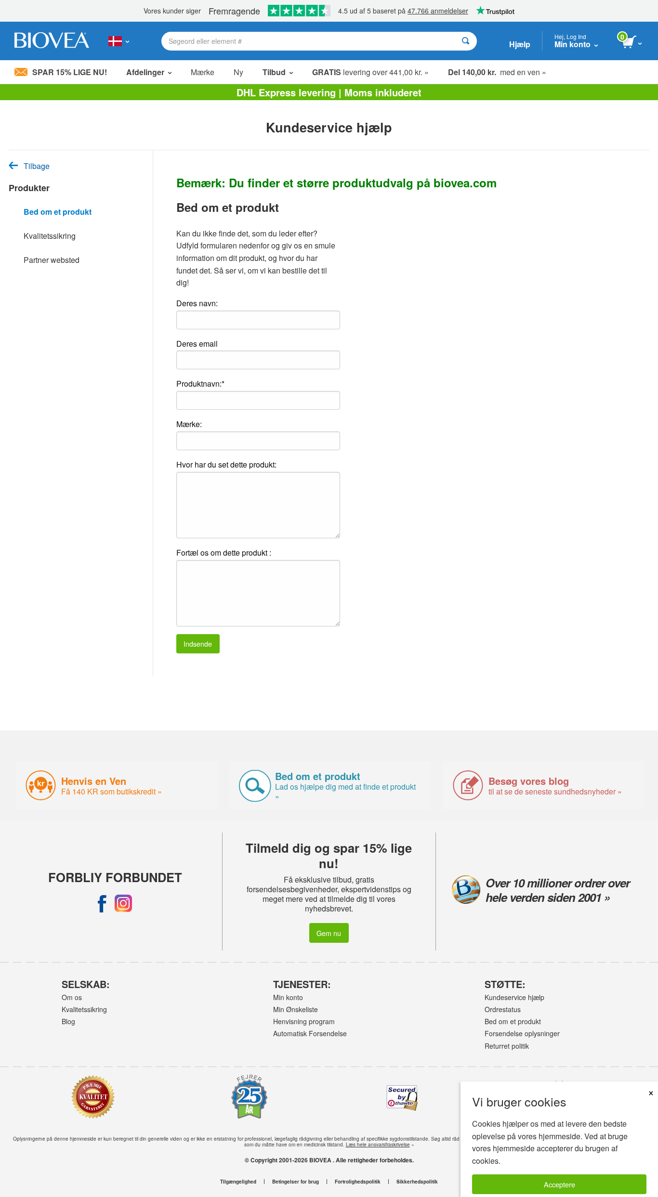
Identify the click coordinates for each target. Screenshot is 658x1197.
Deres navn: (197, 303)
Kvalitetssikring (50, 235)
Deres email (197, 343)
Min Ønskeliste (295, 1009)
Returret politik (507, 1046)
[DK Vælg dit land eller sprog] (118, 41)
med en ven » (497, 72)
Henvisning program (304, 1021)
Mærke (202, 72)
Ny (238, 72)
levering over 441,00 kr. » (370, 72)
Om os (72, 997)
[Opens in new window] (102, 903)
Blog (68, 1021)
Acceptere (559, 1184)
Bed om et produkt (58, 211)
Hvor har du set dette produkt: (226, 464)
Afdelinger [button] (145, 72)
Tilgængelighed (238, 1181)
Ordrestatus (503, 1009)
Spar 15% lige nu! (69, 72)
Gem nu (328, 933)
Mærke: (189, 423)
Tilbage (37, 166)
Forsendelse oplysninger (522, 1033)
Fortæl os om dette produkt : (223, 552)
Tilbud (274, 72)
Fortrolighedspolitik (358, 1181)
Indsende (198, 643)
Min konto (288, 997)
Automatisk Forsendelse (310, 1033)
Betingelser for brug (295, 1181)
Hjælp (519, 44)
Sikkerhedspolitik (417, 1181)
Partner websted (51, 259)
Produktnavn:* (200, 383)
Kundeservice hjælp (514, 997)
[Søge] (465, 41)
